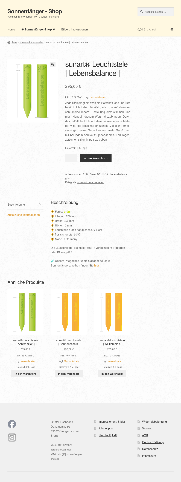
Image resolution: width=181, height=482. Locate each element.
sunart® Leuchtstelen (31, 42)
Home (11, 29)
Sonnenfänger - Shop (34, 11)
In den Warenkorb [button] (25, 373)
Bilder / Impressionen (74, 29)
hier (96, 265)
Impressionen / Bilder (112, 421)
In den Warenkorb (95, 158)
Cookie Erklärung (153, 442)
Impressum (149, 456)
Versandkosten (98, 97)
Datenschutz (150, 449)
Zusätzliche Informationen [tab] (23, 215)
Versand (147, 428)
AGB (145, 435)
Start (14, 42)
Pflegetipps (106, 428)
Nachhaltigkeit (108, 435)
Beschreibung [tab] (16, 204)
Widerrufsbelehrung (154, 421)
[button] (53, 64)
